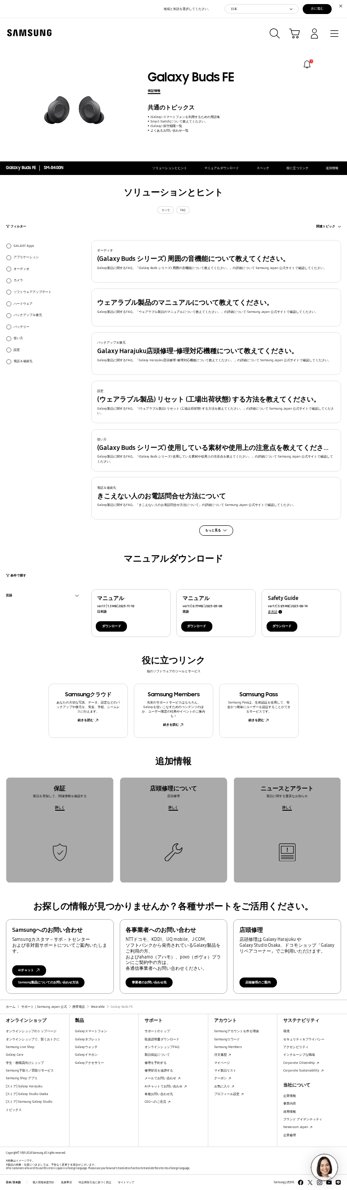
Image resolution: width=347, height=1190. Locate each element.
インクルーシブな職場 (299, 1055)
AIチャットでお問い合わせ (164, 1086)
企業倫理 (289, 1135)
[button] (216, 261)
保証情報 (154, 91)
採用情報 (289, 1112)
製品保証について (157, 1055)
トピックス (14, 1110)
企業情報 (289, 1096)
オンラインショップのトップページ (31, 1031)
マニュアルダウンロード (221, 168)
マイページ (222, 1063)
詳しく (60, 807)
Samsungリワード (227, 1039)
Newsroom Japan (296, 1127)
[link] (307, 64)
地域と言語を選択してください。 (187, 9)
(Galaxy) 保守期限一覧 (166, 126)
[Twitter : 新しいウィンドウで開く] (310, 1182)
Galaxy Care (14, 1055)
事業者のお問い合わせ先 (149, 982)
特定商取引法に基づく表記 (95, 1182)
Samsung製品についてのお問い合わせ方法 (48, 982)
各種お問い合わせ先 (159, 1094)
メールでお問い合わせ (161, 1078)
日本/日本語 (13, 1182)
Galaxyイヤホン (86, 1055)
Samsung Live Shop (20, 1047)
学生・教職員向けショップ (25, 1063)
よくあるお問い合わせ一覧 (169, 130)
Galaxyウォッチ (86, 1047)
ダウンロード (111, 626)
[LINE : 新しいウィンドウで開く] (338, 1182)
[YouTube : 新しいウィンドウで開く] (329, 1182)
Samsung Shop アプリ (22, 1078)
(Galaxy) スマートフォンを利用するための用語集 (185, 117)
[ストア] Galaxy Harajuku (24, 1086)
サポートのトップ (157, 1031)
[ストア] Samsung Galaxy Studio (29, 1102)
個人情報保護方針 (43, 1182)
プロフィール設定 (227, 1094)
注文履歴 (221, 1055)
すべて (166, 210)
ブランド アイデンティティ (302, 1119)
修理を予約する (156, 1063)
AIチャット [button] (26, 970)
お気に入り (222, 1086)
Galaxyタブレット (88, 1039)
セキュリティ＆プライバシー (303, 1039)
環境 (286, 1031)
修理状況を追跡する (159, 1070)
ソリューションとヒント (169, 168)
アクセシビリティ (296, 1047)
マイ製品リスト (225, 1070)
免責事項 (66, 1182)
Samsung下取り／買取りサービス (30, 1070)
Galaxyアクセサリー (89, 1063)
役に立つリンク (297, 168)
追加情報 (332, 168)
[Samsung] (28, 32)
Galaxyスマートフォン (91, 1031)
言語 (9, 596)
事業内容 (289, 1103)
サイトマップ (126, 1182)
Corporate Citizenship (299, 1063)
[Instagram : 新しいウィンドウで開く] (320, 1182)
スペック (263, 168)
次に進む (317, 8)
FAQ (182, 210)
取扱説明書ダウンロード (162, 1039)
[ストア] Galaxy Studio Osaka (27, 1094)
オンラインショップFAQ (162, 1047)
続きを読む (86, 720)
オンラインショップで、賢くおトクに (33, 1039)
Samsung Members (228, 1047)
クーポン (221, 1078)
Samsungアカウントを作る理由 (236, 1031)
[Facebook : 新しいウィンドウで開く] (301, 1182)
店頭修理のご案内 (258, 982)
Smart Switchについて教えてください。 (178, 121)
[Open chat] (324, 1167)
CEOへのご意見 (156, 1102)
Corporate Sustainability (301, 1070)
